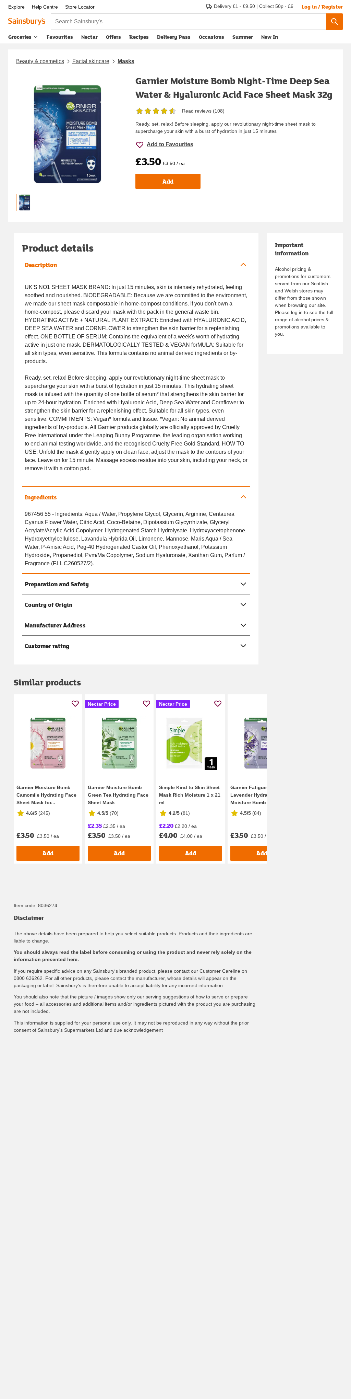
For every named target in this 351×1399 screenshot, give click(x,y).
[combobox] (188, 21)
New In (269, 37)
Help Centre (45, 7)
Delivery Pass (174, 38)
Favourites (60, 37)
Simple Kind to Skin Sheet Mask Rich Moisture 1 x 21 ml (189, 795)
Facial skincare (90, 61)
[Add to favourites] (75, 703)
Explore (16, 7)
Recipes (139, 37)
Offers (113, 37)
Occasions (211, 37)
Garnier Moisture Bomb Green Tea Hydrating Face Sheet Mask (118, 795)
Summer (242, 37)
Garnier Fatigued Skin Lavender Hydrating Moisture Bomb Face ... (257, 795)
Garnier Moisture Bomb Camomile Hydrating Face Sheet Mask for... (46, 795)
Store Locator (80, 7)
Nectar (89, 37)
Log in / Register (322, 6)
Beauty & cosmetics (40, 61)
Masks (126, 61)
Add (167, 181)
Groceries (20, 37)
